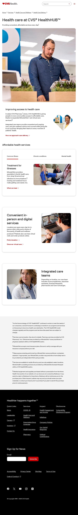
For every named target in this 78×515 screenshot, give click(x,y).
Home (4, 12)
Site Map (38, 471)
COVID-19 (26, 410)
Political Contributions (44, 435)
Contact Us (11, 431)
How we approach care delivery (17, 135)
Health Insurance (29, 429)
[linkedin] (32, 489)
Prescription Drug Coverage (29, 423)
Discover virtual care (14, 244)
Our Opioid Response (43, 428)
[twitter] (14, 489)
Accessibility (11, 471)
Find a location (12, 240)
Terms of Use (50, 471)
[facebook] (8, 489)
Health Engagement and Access (47, 411)
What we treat (12, 188)
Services (10, 12)
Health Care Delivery (39, 12)
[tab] (13, 157)
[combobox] (57, 4)
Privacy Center (25, 471)
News (9, 410)
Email (9, 455)
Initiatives (43, 417)
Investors (10, 426)
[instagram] (26, 489)
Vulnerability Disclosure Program (63, 411)
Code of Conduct (13, 476)
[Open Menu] (73, 4)
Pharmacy (27, 434)
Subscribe (33, 459)
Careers (9, 420)
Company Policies (46, 422)
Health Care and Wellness (23, 12)
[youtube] (20, 489)
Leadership (11, 415)
